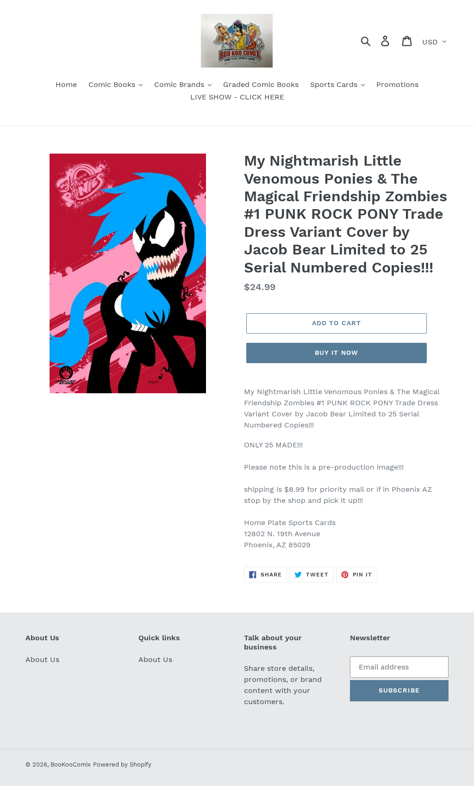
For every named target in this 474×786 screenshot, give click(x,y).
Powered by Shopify (122, 764)
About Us (42, 659)
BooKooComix (70, 764)
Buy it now (336, 352)
